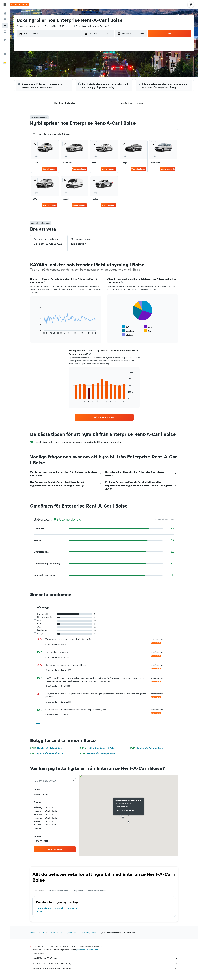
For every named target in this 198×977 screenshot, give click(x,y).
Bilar (42, 933)
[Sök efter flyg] (5, 13)
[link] (104, 417)
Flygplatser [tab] (77, 890)
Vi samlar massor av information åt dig (52, 963)
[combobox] (28, 26)
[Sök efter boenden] (5, 19)
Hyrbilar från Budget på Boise (97, 748)
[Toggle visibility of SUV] (125, 326)
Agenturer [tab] (39, 890)
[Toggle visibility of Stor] (147, 330)
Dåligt (40, 633)
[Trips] (5, 54)
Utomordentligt (45, 617)
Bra (39, 620)
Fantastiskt (42, 614)
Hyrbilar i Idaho (71, 933)
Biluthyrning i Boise (88, 933)
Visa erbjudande (49, 169)
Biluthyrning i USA (55, 933)
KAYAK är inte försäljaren (45, 958)
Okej (39, 623)
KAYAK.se (34, 933)
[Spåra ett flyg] (5, 46)
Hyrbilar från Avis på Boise (46, 748)
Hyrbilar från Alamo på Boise (97, 753)
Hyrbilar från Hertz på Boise (46, 753)
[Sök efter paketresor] (5, 32)
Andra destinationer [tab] (58, 890)
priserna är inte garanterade (87, 950)
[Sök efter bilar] (5, 25)
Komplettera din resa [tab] (98, 890)
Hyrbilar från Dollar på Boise (146, 748)
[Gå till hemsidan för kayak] (19, 4)
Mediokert (42, 630)
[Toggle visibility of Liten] (148, 326)
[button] (5, 4)
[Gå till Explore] (5, 40)
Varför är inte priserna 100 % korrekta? (52, 968)
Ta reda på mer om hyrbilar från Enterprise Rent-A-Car (58, 910)
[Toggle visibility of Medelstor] (128, 330)
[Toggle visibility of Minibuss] (127, 334)
